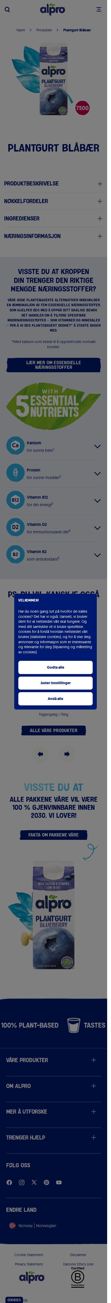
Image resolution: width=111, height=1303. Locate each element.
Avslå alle (55, 698)
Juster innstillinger (56, 683)
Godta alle (55, 667)
